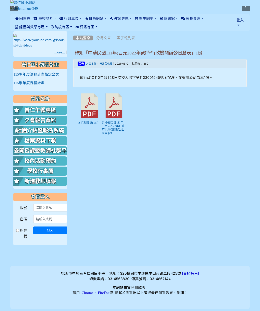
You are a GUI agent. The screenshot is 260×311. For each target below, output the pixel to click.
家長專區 (192, 18)
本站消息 (83, 38)
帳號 (23, 208)
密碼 (23, 219)
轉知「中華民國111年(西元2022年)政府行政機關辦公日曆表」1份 (138, 53)
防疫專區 (61, 27)
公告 (81, 63)
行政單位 (71, 18)
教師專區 (121, 18)
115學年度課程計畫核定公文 (36, 74)
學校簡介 (45, 18)
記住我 (23, 233)
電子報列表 (126, 38)
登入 (50, 230)
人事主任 (91, 63)
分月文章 (103, 38)
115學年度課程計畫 (28, 83)
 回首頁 (22, 18)
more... (59, 52)
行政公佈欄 (106, 63)
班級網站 (95, 18)
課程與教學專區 (31, 27)
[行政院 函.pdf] (89, 105)
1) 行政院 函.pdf (87, 122)
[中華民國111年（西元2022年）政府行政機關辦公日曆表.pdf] (114, 105)
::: (74, 33)
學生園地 (146, 18)
